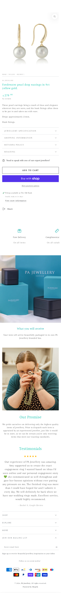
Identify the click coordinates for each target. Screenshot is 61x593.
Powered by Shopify (30, 587)
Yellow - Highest (16, 74)
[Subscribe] (57, 547)
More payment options (30, 186)
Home (4, 74)
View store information (15, 201)
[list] (30, 238)
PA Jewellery (7, 80)
